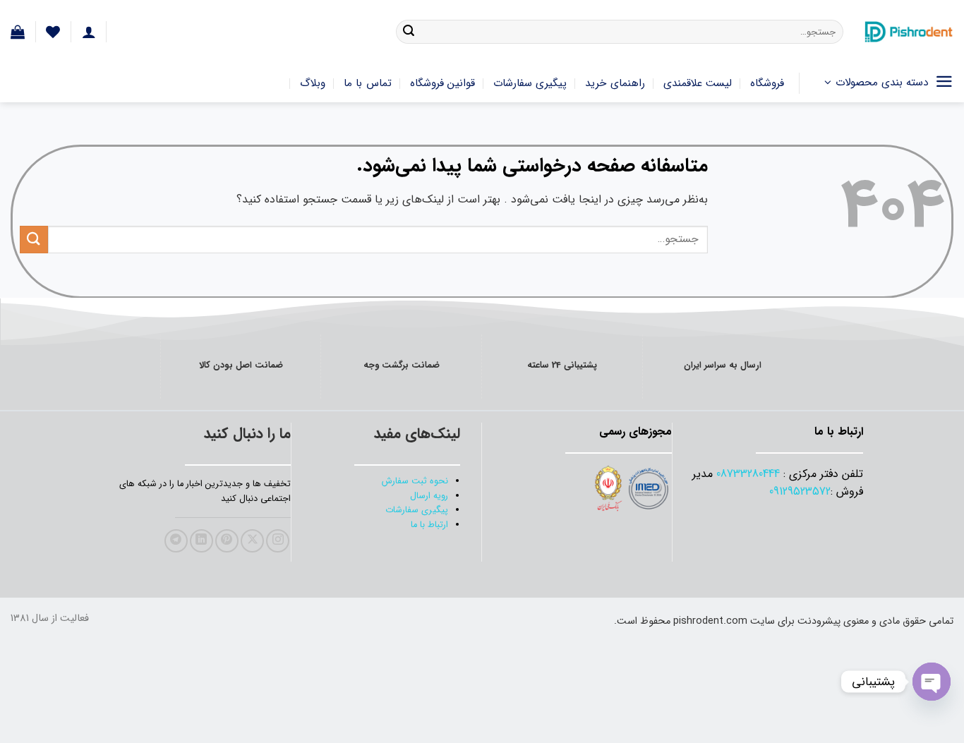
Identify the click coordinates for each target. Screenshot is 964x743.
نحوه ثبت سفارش (415, 481)
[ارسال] (409, 32)
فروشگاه (767, 83)
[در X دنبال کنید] (252, 540)
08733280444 (748, 474)
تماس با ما (368, 83)
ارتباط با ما (429, 525)
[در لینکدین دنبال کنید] (201, 540)
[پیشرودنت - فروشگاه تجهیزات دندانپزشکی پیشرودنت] (908, 31)
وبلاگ (312, 83)
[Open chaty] (931, 682)
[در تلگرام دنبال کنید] (176, 540)
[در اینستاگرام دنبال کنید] (277, 540)
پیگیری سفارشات (530, 83)
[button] (18, 31)
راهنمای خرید (614, 83)
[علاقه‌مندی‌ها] (53, 31)
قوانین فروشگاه (442, 83)
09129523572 (800, 491)
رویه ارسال (429, 496)
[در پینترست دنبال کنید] (227, 540)
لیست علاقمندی (697, 83)
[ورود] (89, 31)
